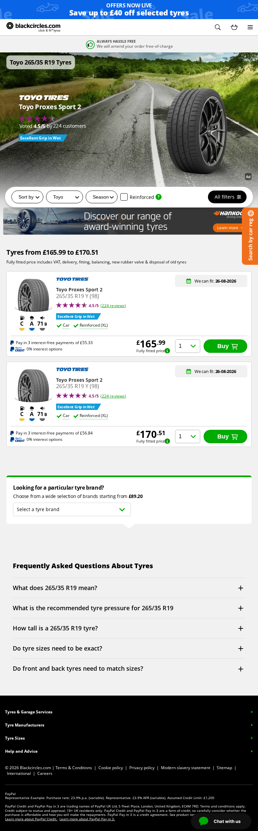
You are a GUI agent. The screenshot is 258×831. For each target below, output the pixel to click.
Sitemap (224, 768)
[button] (218, 27)
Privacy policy (142, 768)
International (19, 773)
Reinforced (142, 197)
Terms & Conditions (73, 768)
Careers (44, 773)
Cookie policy (110, 768)
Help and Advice (21, 751)
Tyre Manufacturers (24, 725)
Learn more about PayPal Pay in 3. (87, 819)
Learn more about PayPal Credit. (31, 819)
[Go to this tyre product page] (46, 116)
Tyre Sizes (15, 738)
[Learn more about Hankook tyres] (129, 221)
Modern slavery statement (185, 768)
